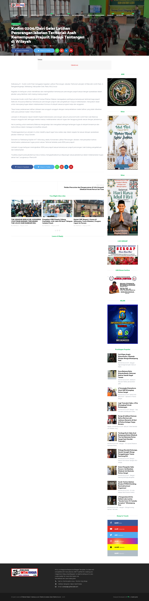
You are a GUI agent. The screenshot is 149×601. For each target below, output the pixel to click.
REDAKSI (16, 25)
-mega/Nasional (36, 15)
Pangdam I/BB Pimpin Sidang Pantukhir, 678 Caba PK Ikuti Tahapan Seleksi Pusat (26, 221)
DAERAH (110, 15)
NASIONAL (23, 15)
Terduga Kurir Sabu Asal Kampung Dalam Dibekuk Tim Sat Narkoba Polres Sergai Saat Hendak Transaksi (127, 437)
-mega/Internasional (95, 15)
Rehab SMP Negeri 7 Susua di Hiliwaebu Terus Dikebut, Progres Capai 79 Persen (56, 221)
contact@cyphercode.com (70, 586)
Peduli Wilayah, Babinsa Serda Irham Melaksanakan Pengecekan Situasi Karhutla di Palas (88, 221)
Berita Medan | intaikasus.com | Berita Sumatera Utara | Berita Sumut (42, 597)
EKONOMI (119, 15)
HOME (15, 15)
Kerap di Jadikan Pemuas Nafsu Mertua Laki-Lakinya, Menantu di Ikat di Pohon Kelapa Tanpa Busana (127, 420)
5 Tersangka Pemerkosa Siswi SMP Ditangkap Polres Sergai (127, 390)
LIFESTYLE (129, 15)
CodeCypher (134, 597)
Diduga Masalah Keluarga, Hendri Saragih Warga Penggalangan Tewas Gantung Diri (127, 453)
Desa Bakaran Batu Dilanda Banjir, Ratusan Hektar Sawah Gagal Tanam (127, 374)
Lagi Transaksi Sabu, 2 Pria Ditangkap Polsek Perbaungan (128, 405)
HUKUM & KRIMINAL (62, 15)
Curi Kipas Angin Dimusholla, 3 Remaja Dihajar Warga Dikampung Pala (128, 357)
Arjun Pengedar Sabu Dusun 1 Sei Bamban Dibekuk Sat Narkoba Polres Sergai (126, 469)
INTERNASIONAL (78, 15)
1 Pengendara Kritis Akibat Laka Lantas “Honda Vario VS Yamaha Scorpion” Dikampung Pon (127, 500)
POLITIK (49, 15)
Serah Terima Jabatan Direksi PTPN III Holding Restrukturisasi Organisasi (127, 484)
